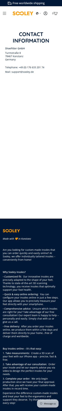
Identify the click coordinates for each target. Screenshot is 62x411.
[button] (38, 13)
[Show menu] (4, 13)
